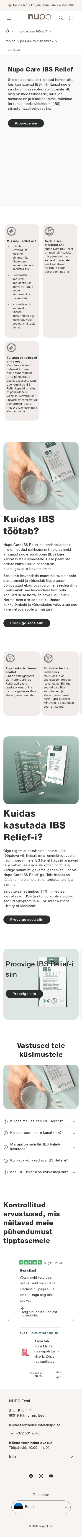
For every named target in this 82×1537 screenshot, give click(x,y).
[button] (9, 18)
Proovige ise (26, 123)
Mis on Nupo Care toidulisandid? (30, 41)
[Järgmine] (73, 1320)
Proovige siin (24, 994)
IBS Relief (13, 50)
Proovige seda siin (27, 623)
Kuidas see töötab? (33, 31)
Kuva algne (30, 1315)
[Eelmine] (8, 1320)
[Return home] (7, 31)
